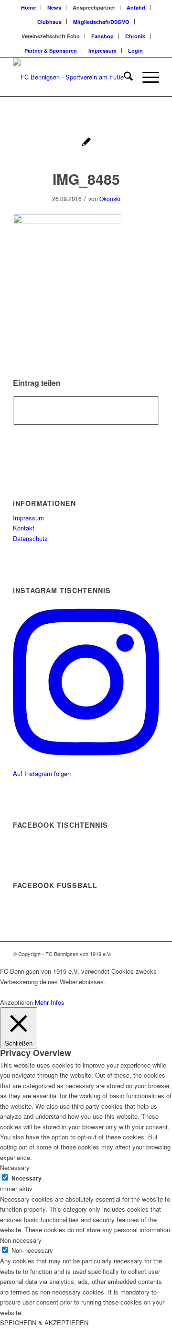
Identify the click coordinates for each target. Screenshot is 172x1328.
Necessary (26, 1178)
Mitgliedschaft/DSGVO (101, 21)
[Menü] (146, 77)
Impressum (102, 50)
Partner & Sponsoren (50, 50)
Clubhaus (49, 21)
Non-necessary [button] (21, 1240)
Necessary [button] (15, 1167)
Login (135, 50)
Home (28, 7)
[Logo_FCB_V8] (71, 77)
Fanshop (102, 36)
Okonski (109, 198)
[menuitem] (28, 7)
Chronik (135, 36)
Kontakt (23, 527)
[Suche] (123, 77)
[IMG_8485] (86, 143)
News (54, 7)
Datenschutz (30, 538)
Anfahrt (136, 7)
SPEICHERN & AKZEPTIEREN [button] (44, 1322)
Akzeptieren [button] (16, 1002)
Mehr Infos (49, 1002)
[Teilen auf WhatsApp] (86, 410)
